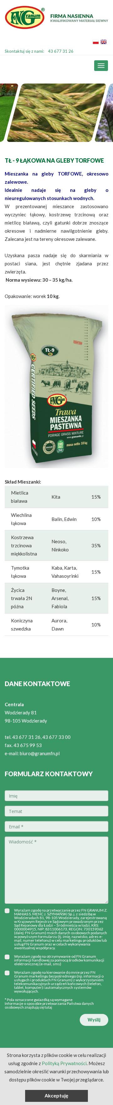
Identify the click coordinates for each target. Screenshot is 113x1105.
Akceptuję (56, 1095)
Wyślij (94, 1019)
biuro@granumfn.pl (40, 753)
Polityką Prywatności (64, 1063)
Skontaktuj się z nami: (39, 51)
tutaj (48, 1007)
